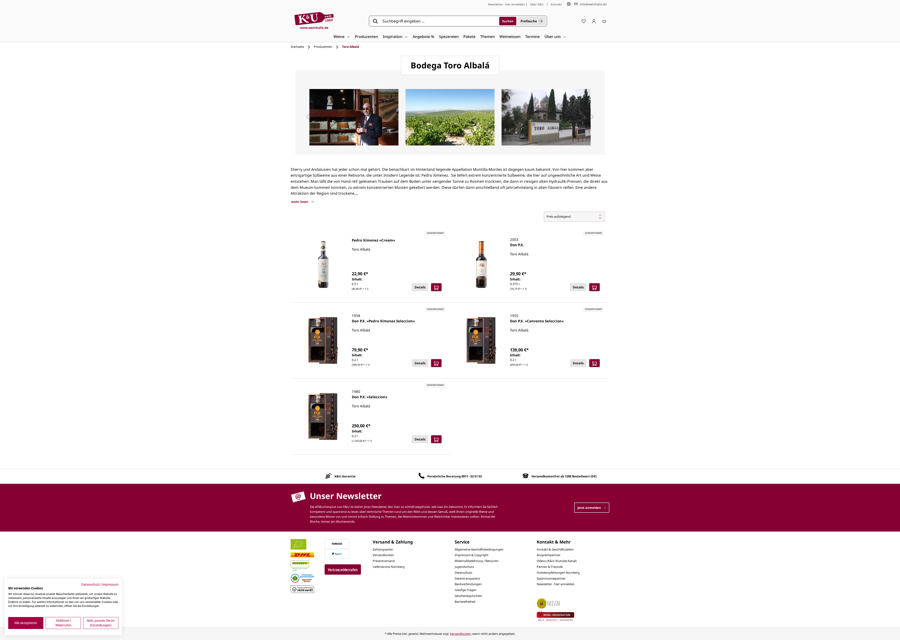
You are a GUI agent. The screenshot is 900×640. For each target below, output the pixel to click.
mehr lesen (300, 202)
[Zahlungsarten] (337, 543)
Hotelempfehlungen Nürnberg (558, 572)
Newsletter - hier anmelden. (556, 584)
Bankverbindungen (468, 584)
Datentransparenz (467, 578)
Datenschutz (463, 572)
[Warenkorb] (604, 21)
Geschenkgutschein (468, 596)
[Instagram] (569, 4)
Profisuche (529, 21)
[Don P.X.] (481, 264)
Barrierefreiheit (465, 601)
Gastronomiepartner (551, 578)
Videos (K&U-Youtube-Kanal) (557, 561)
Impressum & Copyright (471, 555)
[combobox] (439, 21)
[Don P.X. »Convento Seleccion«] (481, 340)
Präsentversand (384, 561)
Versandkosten (383, 555)
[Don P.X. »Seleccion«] (323, 416)
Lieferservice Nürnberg (389, 567)
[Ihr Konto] (594, 21)
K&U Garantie (345, 476)
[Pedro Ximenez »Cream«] (323, 264)
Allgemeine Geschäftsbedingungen (479, 549)
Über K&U (537, 4)
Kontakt (556, 4)
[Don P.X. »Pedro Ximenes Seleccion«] (323, 340)
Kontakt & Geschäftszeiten (555, 549)
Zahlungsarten (383, 549)
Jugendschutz (464, 567)
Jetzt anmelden (590, 508)
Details (420, 287)
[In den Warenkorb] (436, 287)
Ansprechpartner (548, 555)
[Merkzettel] (583, 21)
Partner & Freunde (550, 567)
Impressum (110, 584)
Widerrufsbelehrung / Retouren (477, 561)
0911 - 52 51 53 (471, 476)
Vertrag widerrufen (343, 569)
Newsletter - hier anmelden (506, 4)
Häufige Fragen (465, 590)
